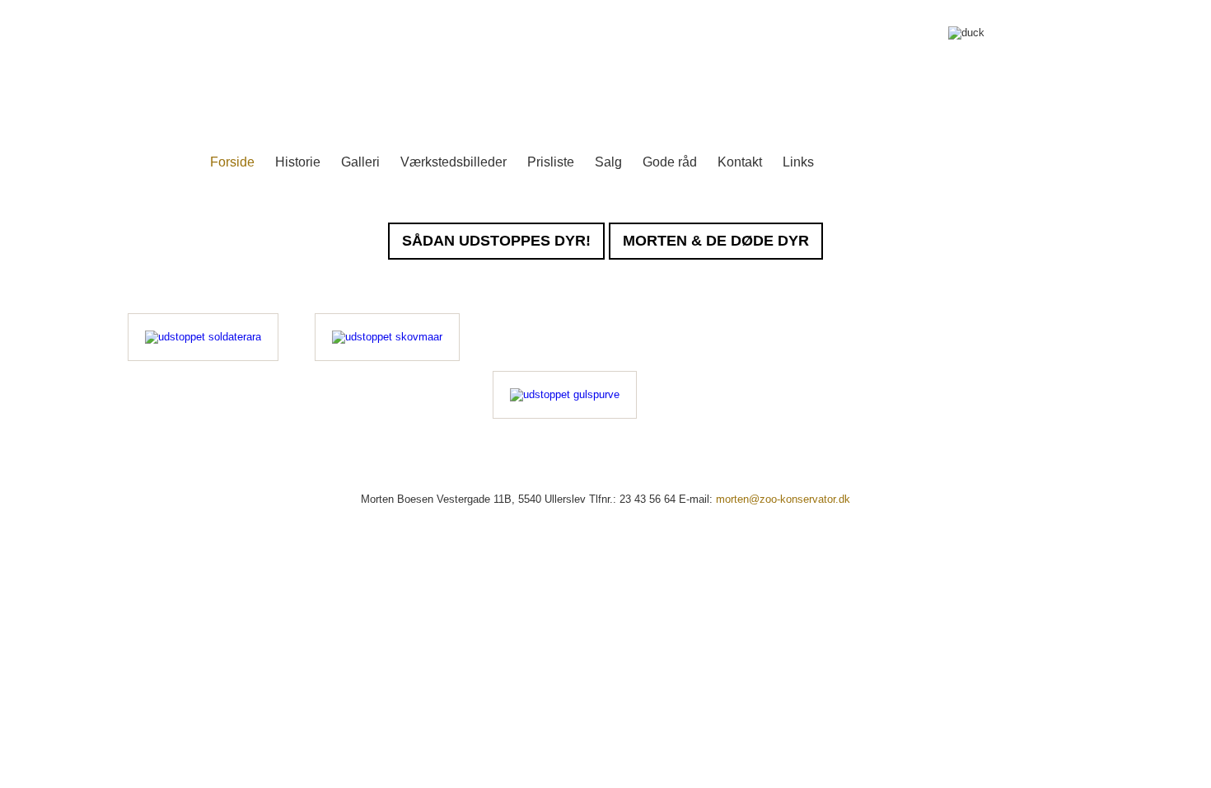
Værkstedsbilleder (453, 162)
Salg (608, 162)
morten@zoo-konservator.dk (783, 499)
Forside (232, 162)
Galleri (360, 162)
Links (798, 162)
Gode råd (670, 162)
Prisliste (550, 162)
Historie (297, 162)
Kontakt (740, 162)
